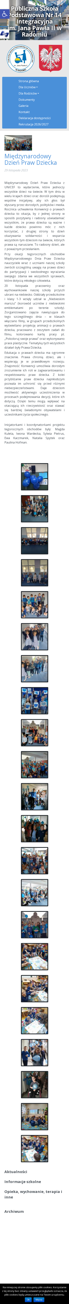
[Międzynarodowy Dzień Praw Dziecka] (18, 142)
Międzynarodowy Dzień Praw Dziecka (30, 159)
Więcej (39, 1299)
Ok (28, 1299)
